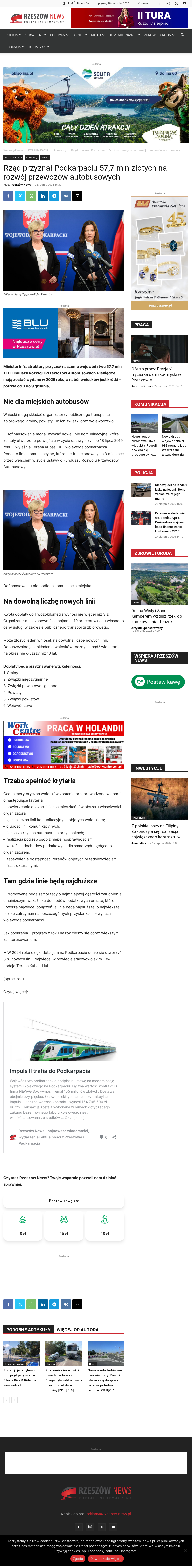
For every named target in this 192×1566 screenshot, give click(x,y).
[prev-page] (7, 1400)
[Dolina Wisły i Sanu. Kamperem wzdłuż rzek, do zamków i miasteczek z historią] (160, 584)
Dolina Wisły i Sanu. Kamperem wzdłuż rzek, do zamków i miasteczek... (157, 616)
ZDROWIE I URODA (153, 553)
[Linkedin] (43, 196)
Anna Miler (139, 843)
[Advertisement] (64, 1266)
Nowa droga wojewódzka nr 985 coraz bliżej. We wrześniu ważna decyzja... (174, 445)
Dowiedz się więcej (106, 1559)
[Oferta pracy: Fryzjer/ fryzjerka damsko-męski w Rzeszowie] (160, 349)
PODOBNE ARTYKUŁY (28, 1329)
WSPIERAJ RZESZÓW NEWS (156, 658)
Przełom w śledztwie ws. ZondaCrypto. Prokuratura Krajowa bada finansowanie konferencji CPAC (170, 522)
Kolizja (51, 1364)
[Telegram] (55, 196)
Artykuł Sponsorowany (147, 628)
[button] (182, 35)
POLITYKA (57, 35)
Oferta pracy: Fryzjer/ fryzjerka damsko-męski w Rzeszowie (156, 374)
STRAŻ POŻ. (34, 35)
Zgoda (78, 1559)
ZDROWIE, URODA (157, 35)
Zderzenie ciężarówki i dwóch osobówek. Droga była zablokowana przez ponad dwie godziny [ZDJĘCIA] (64, 1380)
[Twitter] (176, 3)
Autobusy (60, 150)
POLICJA (12, 35)
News (45, 157)
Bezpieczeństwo (14, 1364)
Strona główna (14, 150)
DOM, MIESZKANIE (122, 35)
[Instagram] (168, 3)
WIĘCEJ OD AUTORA (78, 1329)
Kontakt (143, 3)
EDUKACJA (13, 47)
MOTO (96, 35)
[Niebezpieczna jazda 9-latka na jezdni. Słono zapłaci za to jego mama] (142, 490)
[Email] (77, 196)
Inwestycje (139, 817)
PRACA (141, 324)
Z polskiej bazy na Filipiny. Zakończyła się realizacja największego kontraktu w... (158, 831)
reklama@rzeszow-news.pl (109, 1513)
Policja (143, 472)
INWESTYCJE (148, 768)
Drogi (92, 1364)
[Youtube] (184, 3)
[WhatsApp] (31, 196)
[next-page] (15, 1400)
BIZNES (78, 35)
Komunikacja (150, 404)
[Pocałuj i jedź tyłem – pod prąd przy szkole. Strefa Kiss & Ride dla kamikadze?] (22, 1353)
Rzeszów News (21, 184)
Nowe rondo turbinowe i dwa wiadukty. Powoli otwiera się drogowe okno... (144, 445)
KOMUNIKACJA (38, 150)
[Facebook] (160, 3)
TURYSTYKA (37, 47)
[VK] (66, 196)
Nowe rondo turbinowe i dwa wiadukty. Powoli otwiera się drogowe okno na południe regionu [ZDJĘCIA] (106, 1380)
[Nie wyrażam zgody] (185, 1550)
